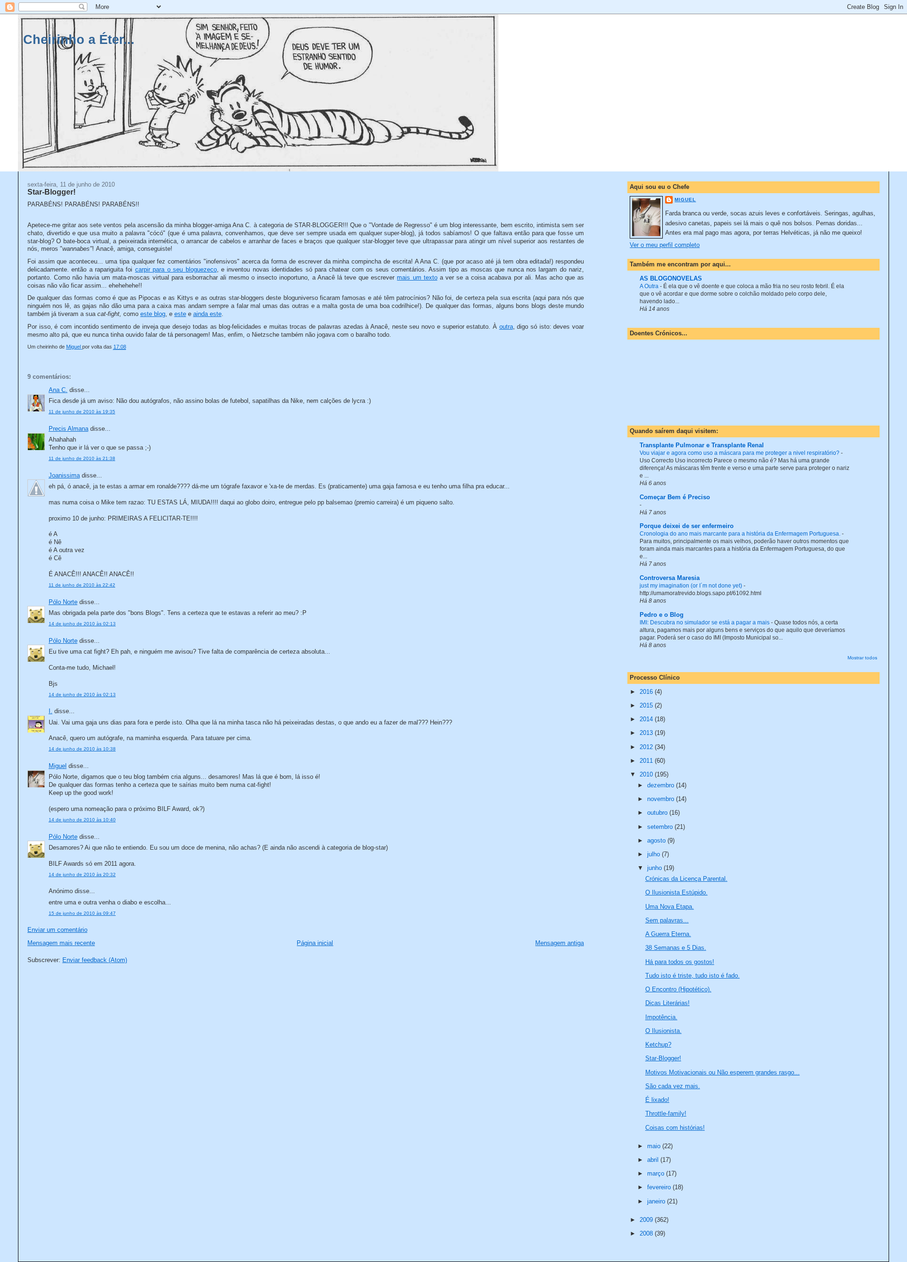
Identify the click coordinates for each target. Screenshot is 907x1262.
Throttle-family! (665, 1113)
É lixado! (657, 1099)
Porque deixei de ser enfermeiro (687, 525)
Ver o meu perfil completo (665, 244)
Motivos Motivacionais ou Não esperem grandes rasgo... (722, 1072)
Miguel (58, 765)
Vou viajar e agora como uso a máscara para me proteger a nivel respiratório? (740, 453)
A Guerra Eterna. (668, 934)
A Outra (650, 286)
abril (653, 1159)
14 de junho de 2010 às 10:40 (82, 819)
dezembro (661, 785)
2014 (647, 719)
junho (655, 867)
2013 (647, 732)
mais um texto (417, 277)
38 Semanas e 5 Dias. (675, 947)
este (180, 313)
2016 (647, 691)
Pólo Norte (63, 601)
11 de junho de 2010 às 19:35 (82, 411)
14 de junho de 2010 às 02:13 (82, 623)
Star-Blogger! (663, 1058)
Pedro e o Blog (662, 614)
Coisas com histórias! (675, 1127)
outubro (658, 812)
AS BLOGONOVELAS (671, 278)
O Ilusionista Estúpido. (676, 892)
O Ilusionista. (663, 1030)
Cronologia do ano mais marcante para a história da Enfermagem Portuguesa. (741, 533)
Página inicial (315, 942)
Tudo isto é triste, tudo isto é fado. (692, 975)
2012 (647, 746)
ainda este (207, 313)
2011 (647, 760)
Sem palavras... (667, 920)
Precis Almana (68, 428)
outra (506, 326)
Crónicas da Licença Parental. (686, 878)
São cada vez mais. (672, 1086)
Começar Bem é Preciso (675, 497)
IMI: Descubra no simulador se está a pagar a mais (705, 622)
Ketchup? (658, 1044)
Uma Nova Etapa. (669, 906)
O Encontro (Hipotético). (678, 989)
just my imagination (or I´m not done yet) (692, 585)
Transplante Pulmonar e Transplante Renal (702, 445)
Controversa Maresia (670, 577)
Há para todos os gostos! (679, 961)
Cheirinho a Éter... (79, 39)
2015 (647, 705)
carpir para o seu (176, 269)
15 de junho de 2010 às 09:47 (82, 913)
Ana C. (58, 389)
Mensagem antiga (559, 942)
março (656, 1173)
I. (50, 711)
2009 (647, 1219)
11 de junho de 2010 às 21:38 (82, 458)
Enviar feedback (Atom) (94, 960)
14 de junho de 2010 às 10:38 (82, 748)
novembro (661, 798)
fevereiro (660, 1187)
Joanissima (64, 475)
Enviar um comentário (57, 929)
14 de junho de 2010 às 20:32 (82, 874)
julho (654, 854)
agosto (657, 840)
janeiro (657, 1201)
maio (654, 1146)
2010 (647, 774)
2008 (647, 1233)
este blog (152, 313)
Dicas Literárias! (667, 1002)
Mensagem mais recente (61, 942)
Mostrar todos (862, 657)
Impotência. (661, 1017)
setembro (661, 826)
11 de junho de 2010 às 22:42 (82, 585)
